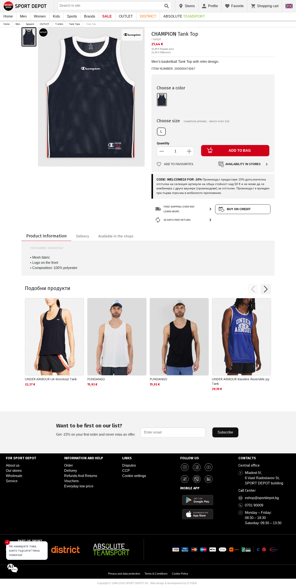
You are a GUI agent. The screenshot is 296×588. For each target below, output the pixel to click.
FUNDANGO (96, 379)
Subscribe (225, 432)
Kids (56, 16)
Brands (89, 16)
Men (23, 16)
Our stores (14, 470)
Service (12, 481)
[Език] (289, 6)
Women (40, 16)
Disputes (129, 465)
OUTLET (126, 16)
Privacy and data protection (124, 573)
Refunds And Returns (80, 476)
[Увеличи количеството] (189, 151)
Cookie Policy (180, 573)
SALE (107, 16)
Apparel (30, 24)
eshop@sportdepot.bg (262, 498)
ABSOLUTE (184, 16)
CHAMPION (163, 34)
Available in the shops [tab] (115, 236)
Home (8, 16)
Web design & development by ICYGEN (173, 583)
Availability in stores (243, 164)
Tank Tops (74, 24)
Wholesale (14, 476)
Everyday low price (78, 486)
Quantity (163, 143)
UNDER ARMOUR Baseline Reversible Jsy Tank (240, 381)
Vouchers (71, 481)
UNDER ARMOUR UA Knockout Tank (51, 379)
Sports (72, 16)
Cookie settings (134, 476)
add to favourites (178, 164)
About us (13, 465)
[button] (253, 289)
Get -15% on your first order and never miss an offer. (95, 429)
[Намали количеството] (162, 151)
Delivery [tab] (82, 236)
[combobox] (114, 5)
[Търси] (167, 6)
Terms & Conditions (156, 573)
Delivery (70, 470)
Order (68, 465)
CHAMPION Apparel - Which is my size (206, 121)
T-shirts (59, 24)
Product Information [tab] (46, 235)
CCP (126, 470)
